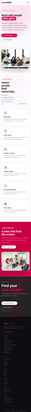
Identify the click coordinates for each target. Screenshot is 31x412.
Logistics (6, 371)
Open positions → (23, 103)
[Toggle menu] (28, 2)
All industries (7, 358)
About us (6, 381)
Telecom (6, 369)
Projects (5, 383)
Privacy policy (7, 389)
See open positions (8, 35)
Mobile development (8, 348)
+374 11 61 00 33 (8, 399)
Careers (5, 387)
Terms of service (7, 391)
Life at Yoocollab (7, 39)
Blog (5, 385)
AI (4, 367)
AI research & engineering (10, 344)
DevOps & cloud (7, 352)
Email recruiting (7, 307)
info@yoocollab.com (8, 397)
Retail (5, 373)
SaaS (5, 375)
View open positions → (9, 303)
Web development (8, 346)
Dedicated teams (7, 342)
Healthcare (6, 363)
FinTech (5, 361)
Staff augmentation (8, 340)
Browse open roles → (8, 247)
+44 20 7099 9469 (8, 401)
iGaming (6, 365)
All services (6, 338)
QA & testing (6, 350)
